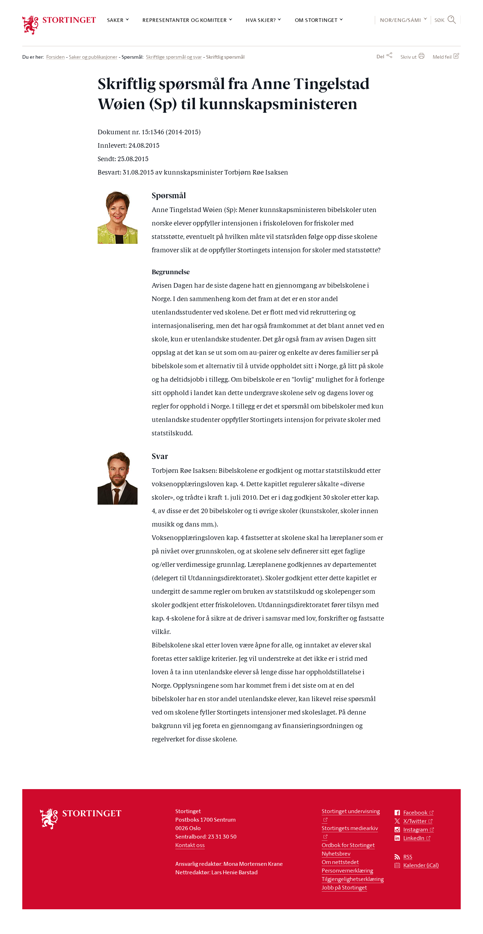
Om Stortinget (316, 20)
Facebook (415, 813)
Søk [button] (440, 19)
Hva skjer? (261, 20)
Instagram (415, 830)
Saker (115, 20)
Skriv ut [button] (409, 56)
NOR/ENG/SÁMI (400, 20)
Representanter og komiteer (184, 20)
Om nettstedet (340, 862)
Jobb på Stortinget (344, 887)
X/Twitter (414, 821)
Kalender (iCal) (421, 865)
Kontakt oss (190, 845)
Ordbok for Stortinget (348, 845)
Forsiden (55, 57)
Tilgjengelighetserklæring (353, 879)
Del (380, 56)
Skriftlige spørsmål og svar (174, 57)
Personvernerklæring (347, 870)
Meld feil (442, 56)
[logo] (59, 25)
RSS (407, 857)
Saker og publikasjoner (93, 57)
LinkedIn (413, 838)
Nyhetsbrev (336, 853)
